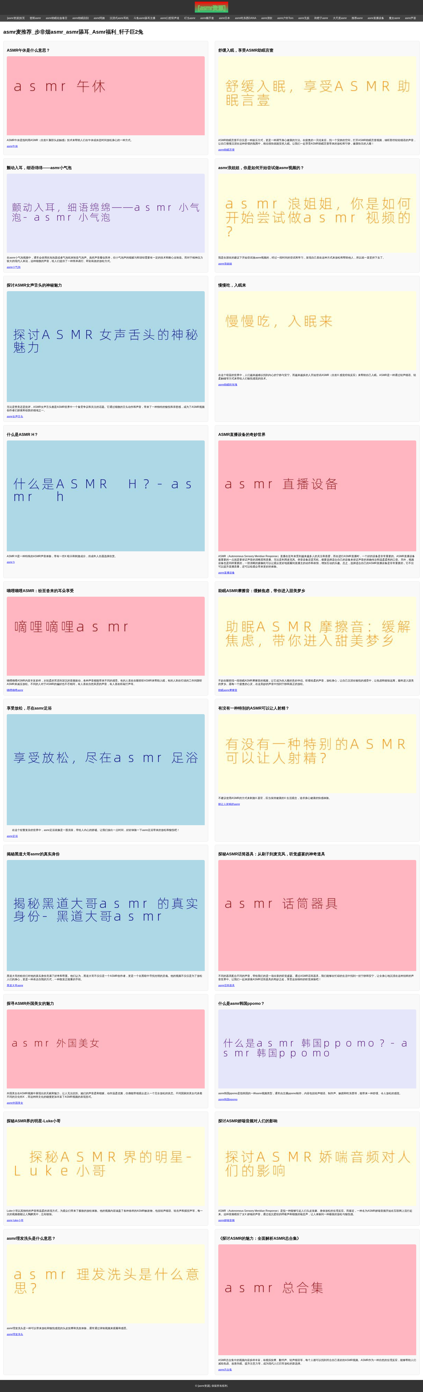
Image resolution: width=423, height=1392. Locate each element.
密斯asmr (35, 18)
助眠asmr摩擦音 (227, 690)
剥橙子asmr (321, 18)
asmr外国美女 (15, 1102)
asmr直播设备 (376, 18)
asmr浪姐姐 (225, 263)
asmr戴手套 (207, 18)
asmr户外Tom (285, 18)
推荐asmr (357, 18)
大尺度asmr (340, 18)
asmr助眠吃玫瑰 (227, 384)
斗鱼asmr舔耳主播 (144, 18)
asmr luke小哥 (15, 1220)
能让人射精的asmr (229, 804)
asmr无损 (303, 18)
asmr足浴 (12, 836)
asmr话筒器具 (226, 985)
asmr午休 (12, 146)
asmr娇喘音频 (226, 1220)
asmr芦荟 (410, 18)
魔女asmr (394, 18)
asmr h (11, 562)
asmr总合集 (225, 1369)
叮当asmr (189, 18)
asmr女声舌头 (15, 416)
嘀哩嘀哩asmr (15, 690)
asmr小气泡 (13, 267)
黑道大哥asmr (15, 985)
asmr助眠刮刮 (80, 18)
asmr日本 (224, 18)
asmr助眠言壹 (226, 149)
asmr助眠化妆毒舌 (56, 18)
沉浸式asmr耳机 (119, 18)
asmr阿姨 (99, 18)
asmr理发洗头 (15, 1334)
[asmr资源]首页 (16, 18)
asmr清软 (266, 18)
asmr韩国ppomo (227, 1099)
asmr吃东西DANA (245, 18)
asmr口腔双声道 (169, 18)
